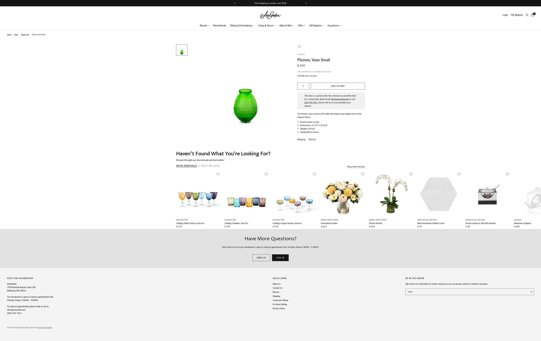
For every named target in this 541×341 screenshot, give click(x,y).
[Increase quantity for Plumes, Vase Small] (307, 86)
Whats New (25, 34)
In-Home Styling (280, 304)
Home (9, 34)
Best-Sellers (210, 165)
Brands (203, 25)
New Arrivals (219, 25)
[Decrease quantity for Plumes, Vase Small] (299, 86)
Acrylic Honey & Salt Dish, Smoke (481, 223)
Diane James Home (329, 220)
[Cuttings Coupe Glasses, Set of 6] (295, 194)
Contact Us (277, 288)
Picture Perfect (375, 223)
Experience (333, 25)
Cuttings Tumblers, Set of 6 (236, 223)
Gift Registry (315, 25)
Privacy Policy (279, 308)
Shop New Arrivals (356, 166)
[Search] (527, 15)
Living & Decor (265, 25)
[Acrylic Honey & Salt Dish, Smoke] (488, 194)
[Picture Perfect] (391, 194)
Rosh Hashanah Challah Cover (431, 223)
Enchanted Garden (329, 223)
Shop (16, 34)
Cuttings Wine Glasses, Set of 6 (190, 223)
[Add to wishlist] (299, 46)
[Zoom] (283, 50)
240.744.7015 (311, 102)
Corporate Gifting (280, 300)
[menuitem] (204, 25)
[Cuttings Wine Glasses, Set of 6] (198, 194)
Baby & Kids (286, 25)
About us (277, 284)
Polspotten (182, 220)
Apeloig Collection (427, 220)
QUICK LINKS (280, 278)
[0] (532, 15)
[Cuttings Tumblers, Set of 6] (246, 194)
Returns (276, 292)
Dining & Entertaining (241, 25)
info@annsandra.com (340, 99)
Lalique (517, 220)
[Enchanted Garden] (343, 194)
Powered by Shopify (44, 327)
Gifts (300, 25)
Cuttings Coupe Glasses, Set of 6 (287, 223)
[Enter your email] (531, 291)
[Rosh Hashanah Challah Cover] (439, 194)
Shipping (276, 296)
